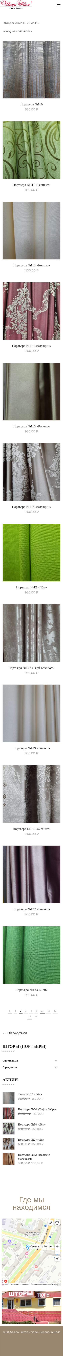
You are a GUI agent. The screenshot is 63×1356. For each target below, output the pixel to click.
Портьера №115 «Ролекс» (31, 426)
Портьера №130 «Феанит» (31, 829)
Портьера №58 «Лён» (32, 1124)
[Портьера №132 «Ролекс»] (31, 874)
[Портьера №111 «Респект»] (31, 150)
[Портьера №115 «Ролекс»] (31, 392)
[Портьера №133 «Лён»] (31, 955)
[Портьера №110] (31, 70)
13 (29, 1016)
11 (48, 1010)
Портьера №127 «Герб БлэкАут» (31, 668)
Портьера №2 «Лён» (31, 1139)
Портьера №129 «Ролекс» (31, 748)
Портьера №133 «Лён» (31, 990)
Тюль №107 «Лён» (30, 1094)
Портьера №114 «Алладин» (31, 346)
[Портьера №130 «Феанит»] (31, 794)
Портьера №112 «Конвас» (31, 265)
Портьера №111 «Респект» (31, 185)
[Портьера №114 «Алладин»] (31, 311)
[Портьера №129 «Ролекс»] (31, 713)
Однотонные (10, 1060)
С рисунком (10, 1067)
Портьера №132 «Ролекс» (31, 909)
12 (55, 1010)
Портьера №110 (31, 104)
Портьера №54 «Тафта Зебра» (37, 1109)
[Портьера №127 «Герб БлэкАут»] (31, 633)
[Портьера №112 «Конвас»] (31, 231)
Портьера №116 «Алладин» (31, 507)
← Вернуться (15, 1033)
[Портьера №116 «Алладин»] (31, 472)
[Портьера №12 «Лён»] (31, 553)
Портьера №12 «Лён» (31, 587)
